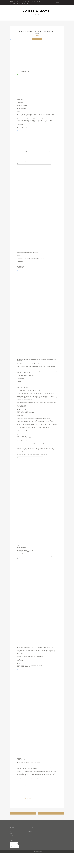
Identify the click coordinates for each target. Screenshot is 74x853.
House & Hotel (37, 11)
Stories (39, 1)
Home (11, 1)
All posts (37, 35)
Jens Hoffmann (28, 798)
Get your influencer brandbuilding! (19, 3)
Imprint (30, 831)
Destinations (23, 1)
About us (16, 1)
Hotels (29, 1)
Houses (34, 1)
